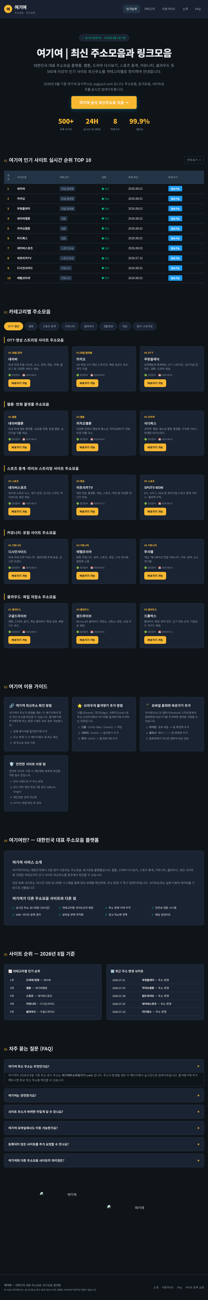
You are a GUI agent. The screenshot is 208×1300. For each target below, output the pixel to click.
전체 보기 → (194, 160)
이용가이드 (168, 9)
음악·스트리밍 (145, 326)
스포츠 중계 (49, 326)
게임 (124, 326)
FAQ (198, 9)
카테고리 (149, 9)
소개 (185, 9)
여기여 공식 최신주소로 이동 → (104, 102)
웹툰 (31, 326)
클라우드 (89, 326)
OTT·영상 (13, 326)
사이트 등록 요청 (194, 1287)
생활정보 (108, 326)
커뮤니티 (70, 326)
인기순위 (131, 9)
